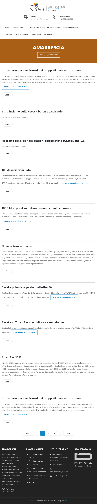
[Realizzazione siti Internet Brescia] (83, 461)
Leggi (7, 95)
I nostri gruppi (54, 28)
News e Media (22, 35)
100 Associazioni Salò (16, 170)
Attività (8, 35)
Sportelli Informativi (73, 28)
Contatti (48, 35)
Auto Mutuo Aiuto (37, 28)
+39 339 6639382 (66, 19)
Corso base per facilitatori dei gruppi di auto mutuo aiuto (41, 70)
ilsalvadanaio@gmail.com (59, 472)
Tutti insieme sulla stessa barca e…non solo (32, 111)
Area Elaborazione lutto (37, 475)
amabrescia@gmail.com (40, 19)
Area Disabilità (34, 464)
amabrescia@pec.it (60, 476)
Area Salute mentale (36, 468)
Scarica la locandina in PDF (15, 86)
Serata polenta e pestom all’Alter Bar (28, 287)
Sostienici (36, 35)
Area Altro (32, 482)
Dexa (65, 501)
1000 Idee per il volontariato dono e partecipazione (37, 208)
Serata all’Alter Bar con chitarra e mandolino (33, 322)
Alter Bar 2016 (11, 357)
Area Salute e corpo (36, 461)
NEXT (69, 433)
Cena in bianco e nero (17, 246)
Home (7, 28)
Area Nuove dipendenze (38, 472)
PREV (28, 433)
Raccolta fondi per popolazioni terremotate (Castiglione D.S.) (44, 140)
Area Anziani (33, 479)
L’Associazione (18, 28)
